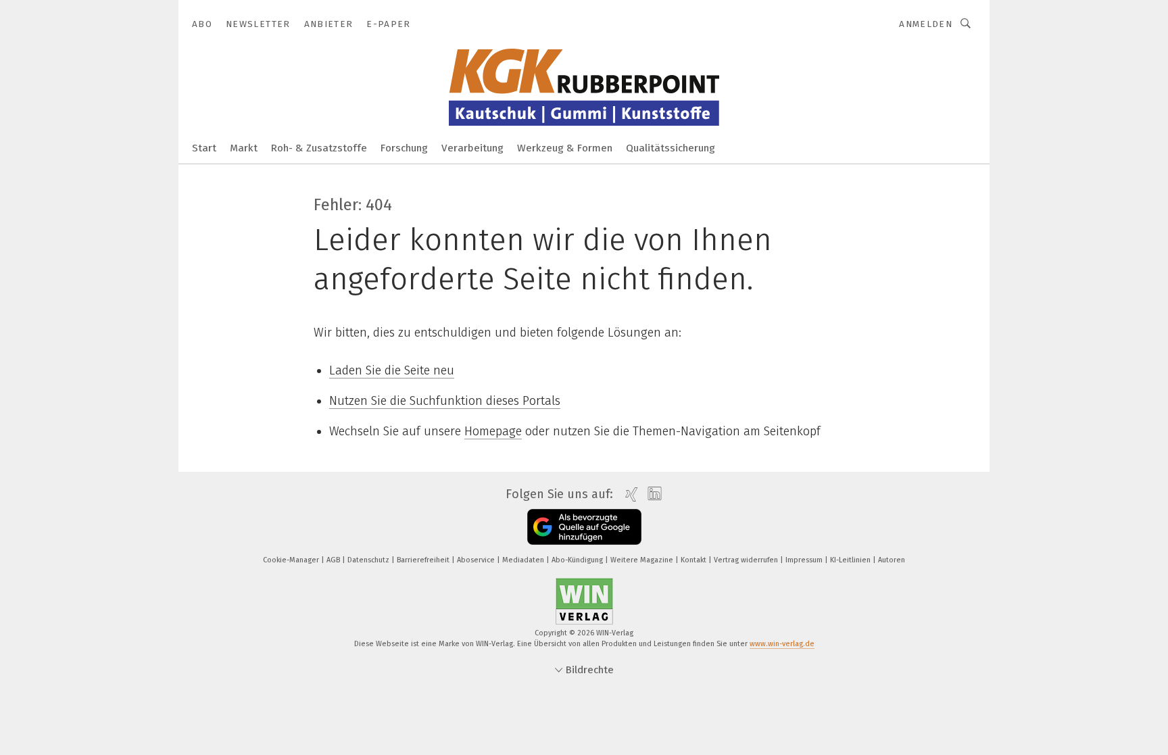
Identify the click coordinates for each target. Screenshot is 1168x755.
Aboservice (477, 560)
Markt (244, 148)
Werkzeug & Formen (564, 148)
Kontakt (694, 560)
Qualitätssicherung (670, 148)
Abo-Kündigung (578, 560)
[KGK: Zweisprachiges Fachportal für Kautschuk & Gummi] (204, 147)
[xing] (628, 494)
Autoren (891, 560)
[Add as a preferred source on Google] (584, 527)
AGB (334, 560)
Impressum (805, 560)
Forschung (404, 148)
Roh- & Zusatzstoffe (319, 148)
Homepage (493, 431)
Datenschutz (369, 560)
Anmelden (925, 24)
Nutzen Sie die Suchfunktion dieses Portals (444, 400)
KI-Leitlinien (851, 560)
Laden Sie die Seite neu (391, 370)
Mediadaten (524, 560)
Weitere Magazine (642, 560)
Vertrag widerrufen (747, 560)
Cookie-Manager (292, 560)
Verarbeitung (472, 148)
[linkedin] (651, 494)
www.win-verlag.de (782, 643)
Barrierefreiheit (424, 560)
